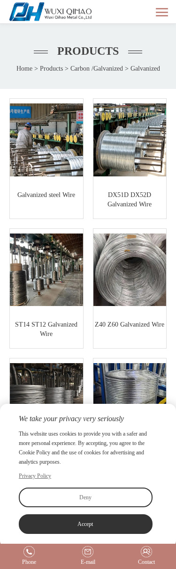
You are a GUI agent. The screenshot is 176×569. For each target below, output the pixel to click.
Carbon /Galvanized (96, 68)
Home (24, 68)
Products (51, 68)
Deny (85, 497)
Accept (85, 524)
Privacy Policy (35, 476)
